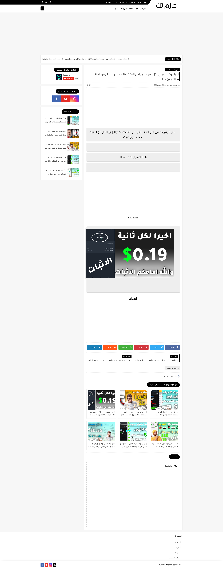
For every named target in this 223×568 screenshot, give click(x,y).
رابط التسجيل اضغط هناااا (133, 157)
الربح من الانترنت (140, 8)
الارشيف (108, 2)
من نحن (115, 2)
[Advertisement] (111, 35)
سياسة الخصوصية (131, 2)
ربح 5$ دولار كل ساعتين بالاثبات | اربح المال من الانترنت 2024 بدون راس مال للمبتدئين (133, 445)
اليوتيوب (117, 8)
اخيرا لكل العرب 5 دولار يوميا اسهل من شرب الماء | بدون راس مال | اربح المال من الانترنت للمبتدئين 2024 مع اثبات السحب (133, 413)
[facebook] (42, 2)
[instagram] (50, 2)
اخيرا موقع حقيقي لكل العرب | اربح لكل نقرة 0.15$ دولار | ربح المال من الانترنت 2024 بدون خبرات (102, 413)
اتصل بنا (122, 2)
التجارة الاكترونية (127, 8)
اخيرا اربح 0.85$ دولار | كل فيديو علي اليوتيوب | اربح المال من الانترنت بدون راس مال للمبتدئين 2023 (101, 445)
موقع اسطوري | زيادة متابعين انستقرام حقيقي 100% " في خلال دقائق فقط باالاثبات (107, 59)
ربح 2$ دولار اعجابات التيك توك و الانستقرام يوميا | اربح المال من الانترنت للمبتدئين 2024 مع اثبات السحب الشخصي (166, 413)
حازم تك (161, 564)
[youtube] (46, 2)
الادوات (133, 298)
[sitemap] (54, 565)
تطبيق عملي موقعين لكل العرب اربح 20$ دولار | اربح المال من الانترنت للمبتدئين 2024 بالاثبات (165, 445)
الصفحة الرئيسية (142, 2)
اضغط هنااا (133, 217)
